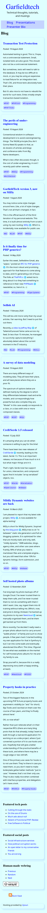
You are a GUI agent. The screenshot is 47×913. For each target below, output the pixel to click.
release (23, 487)
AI (6, 233)
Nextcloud (28, 615)
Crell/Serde (8, 452)
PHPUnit (16, 103)
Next (10, 878)
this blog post (12, 529)
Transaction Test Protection (20, 43)
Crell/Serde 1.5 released (18, 430)
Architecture (10, 176)
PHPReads (28, 284)
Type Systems (34, 292)
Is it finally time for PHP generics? (15, 248)
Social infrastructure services (21, 840)
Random (12, 874)
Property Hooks (29, 789)
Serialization (27, 483)
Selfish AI (9, 305)
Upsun (25, 905)
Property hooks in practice (19, 687)
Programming (30, 103)
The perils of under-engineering (15, 122)
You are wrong (14, 854)
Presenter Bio (16, 27)
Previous (12, 871)
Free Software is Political (19, 823)
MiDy (15, 172)
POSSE (28, 674)
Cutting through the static (20, 810)
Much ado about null (17, 816)
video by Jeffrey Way (22, 328)
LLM (13, 233)
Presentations (25, 22)
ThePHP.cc (19, 277)
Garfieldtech (22, 6)
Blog (10, 22)
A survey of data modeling (19, 362)
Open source (10, 487)
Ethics (36, 350)
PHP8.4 (16, 789)
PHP (7, 103)
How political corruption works (22, 844)
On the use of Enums (17, 813)
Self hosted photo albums (18, 581)
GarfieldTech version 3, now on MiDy (20, 190)
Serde (15, 483)
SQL (22, 417)
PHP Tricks (9, 108)
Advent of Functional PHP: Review (23, 820)
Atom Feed (17, 896)
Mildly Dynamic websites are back (18, 502)
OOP (15, 417)
